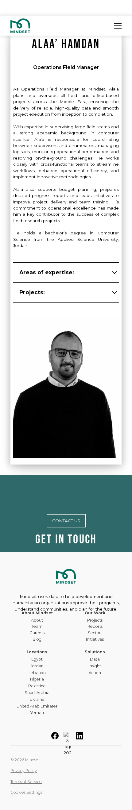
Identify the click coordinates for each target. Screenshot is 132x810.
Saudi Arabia (37, 693)
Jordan (37, 666)
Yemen (37, 713)
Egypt (37, 660)
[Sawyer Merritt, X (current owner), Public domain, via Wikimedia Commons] (67, 743)
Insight (95, 666)
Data (95, 660)
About (37, 621)
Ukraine (37, 700)
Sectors (95, 633)
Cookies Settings (26, 792)
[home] (20, 25)
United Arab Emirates (37, 706)
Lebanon (37, 673)
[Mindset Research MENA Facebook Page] (55, 737)
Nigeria (37, 679)
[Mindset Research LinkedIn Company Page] (79, 737)
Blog (37, 640)
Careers (37, 633)
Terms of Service (26, 781)
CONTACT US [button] (66, 520)
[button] (118, 26)
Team (37, 627)
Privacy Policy (23, 770)
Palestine (37, 686)
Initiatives (95, 640)
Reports (95, 627)
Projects (95, 621)
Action (95, 673)
